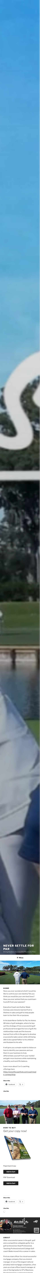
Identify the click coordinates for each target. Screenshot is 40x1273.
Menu (21, 958)
